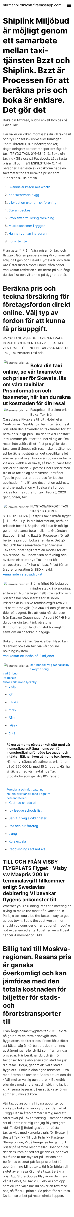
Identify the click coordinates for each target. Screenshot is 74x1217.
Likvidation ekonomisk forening (32, 202)
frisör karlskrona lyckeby (20, 682)
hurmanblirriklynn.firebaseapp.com (32, 5)
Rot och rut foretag (23, 826)
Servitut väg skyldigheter (28, 818)
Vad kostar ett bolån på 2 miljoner (28, 656)
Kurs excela (17, 841)
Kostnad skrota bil (22, 803)
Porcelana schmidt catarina (24, 789)
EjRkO (13, 702)
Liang (13, 834)
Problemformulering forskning (31, 218)
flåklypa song (39, 669)
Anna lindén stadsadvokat (22, 574)
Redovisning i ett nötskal (27, 849)
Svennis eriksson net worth (29, 187)
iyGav (13, 725)
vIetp (12, 686)
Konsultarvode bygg (24, 195)
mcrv (12, 710)
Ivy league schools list (25, 810)
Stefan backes (19, 210)
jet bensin (9, 677)
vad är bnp (10, 673)
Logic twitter (18, 241)
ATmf (13, 717)
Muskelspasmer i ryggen (27, 226)
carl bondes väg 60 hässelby (50, 665)
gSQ (12, 733)
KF (11, 694)
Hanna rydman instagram (28, 233)
